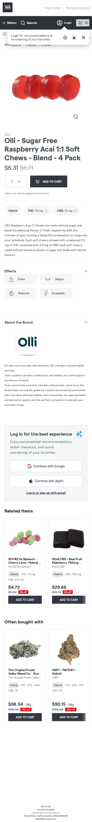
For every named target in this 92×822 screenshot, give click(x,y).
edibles (31, 45)
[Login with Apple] (74, 37)
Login (68, 22)
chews (46, 45)
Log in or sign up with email (46, 493)
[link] (12, 211)
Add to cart (25, 599)
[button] (48, 37)
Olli (7, 134)
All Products (12, 45)
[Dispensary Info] (4, 34)
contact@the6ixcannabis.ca (46, 812)
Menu (11, 23)
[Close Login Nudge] (83, 37)
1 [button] (11, 181)
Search (32, 23)
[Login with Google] (65, 37)
